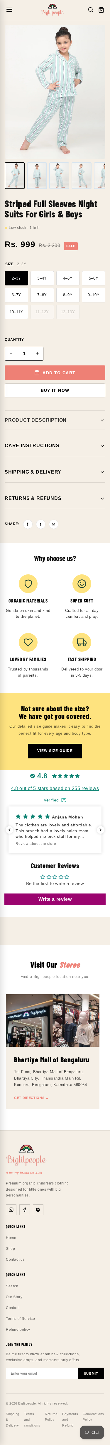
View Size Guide (55, 751)
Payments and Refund (70, 1419)
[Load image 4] (82, 175)
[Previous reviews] (9, 830)
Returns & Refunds (33, 498)
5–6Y (93, 278)
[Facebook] (24, 1209)
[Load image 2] (37, 175)
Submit (91, 1373)
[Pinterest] (38, 1209)
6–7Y (16, 295)
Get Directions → (31, 1098)
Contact (12, 1308)
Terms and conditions (32, 1419)
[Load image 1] (15, 175)
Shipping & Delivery (33, 471)
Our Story (14, 1297)
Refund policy (18, 1329)
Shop (10, 1249)
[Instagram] (11, 1209)
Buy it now (55, 390)
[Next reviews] (100, 830)
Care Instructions (32, 445)
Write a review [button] (55, 899)
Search (12, 1286)
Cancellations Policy (93, 1417)
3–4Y (42, 278)
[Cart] (101, 10)
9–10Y (93, 295)
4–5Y (67, 278)
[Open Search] (91, 10)
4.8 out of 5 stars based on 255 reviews (55, 788)
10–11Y (16, 312)
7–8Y (42, 295)
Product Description (36, 420)
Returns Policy (51, 1417)
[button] (55, 829)
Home (11, 1238)
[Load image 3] (59, 175)
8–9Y (67, 295)
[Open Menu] (9, 10)
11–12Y (42, 312)
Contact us (15, 1259)
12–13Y (68, 312)
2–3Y (16, 278)
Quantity (14, 340)
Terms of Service (20, 1319)
